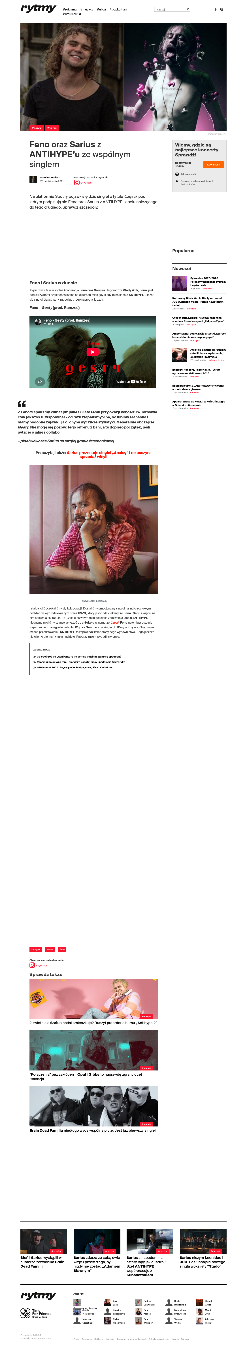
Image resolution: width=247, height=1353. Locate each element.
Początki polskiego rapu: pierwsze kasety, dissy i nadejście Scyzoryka (81, 662)
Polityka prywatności (159, 1339)
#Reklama (70, 9)
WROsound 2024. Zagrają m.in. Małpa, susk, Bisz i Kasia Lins (74, 667)
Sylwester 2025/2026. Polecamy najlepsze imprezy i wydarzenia (208, 282)
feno (62, 949)
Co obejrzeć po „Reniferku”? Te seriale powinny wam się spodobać (79, 656)
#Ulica (101, 9)
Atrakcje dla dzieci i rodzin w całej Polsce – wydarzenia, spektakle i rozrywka (208, 353)
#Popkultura (118, 9)
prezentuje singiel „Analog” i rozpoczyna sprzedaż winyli (109, 454)
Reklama (98, 1339)
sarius (50, 949)
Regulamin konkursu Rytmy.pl (131, 1339)
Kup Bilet (213, 164)
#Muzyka (86, 9)
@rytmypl (85, 182)
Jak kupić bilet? (188, 174)
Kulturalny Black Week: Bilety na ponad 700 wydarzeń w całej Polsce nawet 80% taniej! (197, 302)
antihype (35, 949)
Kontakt (110, 1339)
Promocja (87, 1339)
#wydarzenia (72, 14)
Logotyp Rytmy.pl (180, 1339)
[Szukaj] (188, 9)
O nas (76, 1339)
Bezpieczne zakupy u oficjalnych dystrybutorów (197, 183)
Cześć (114, 622)
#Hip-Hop (52, 127)
